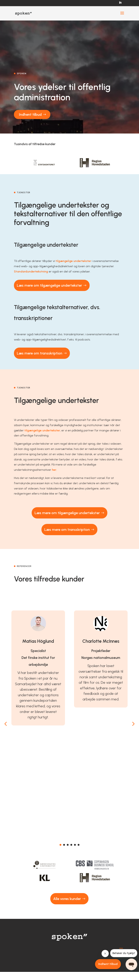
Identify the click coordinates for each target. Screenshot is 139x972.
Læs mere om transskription (39, 353)
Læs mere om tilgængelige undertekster (49, 285)
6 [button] (78, 845)
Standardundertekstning (31, 271)
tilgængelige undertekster (73, 261)
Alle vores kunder (67, 899)
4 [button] (71, 845)
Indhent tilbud (30, 114)
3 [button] (68, 845)
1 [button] (60, 845)
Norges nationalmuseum (100, 658)
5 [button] (75, 845)
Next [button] (133, 723)
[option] (44, 162)
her (54, 469)
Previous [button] (5, 723)
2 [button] (64, 845)
